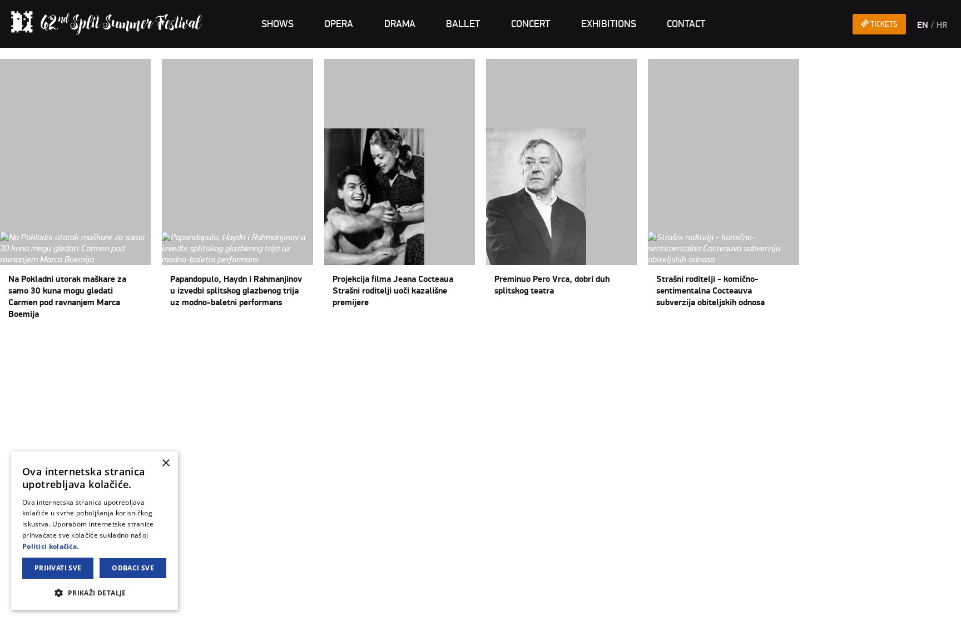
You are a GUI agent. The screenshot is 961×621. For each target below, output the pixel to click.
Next (204, 345)
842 (115, 345)
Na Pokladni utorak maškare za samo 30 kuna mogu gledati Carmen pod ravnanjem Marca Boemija (67, 297)
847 (187, 345)
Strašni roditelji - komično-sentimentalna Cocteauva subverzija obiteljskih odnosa (710, 291)
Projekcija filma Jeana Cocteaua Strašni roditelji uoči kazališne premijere (393, 291)
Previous (34, 345)
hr (942, 25)
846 (173, 345)
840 (86, 345)
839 (72, 345)
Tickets (883, 24)
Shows (277, 24)
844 (144, 345)
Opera (338, 24)
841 (100, 345)
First (9, 345)
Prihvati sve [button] (58, 568)
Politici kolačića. (50, 546)
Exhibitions (608, 24)
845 (158, 345)
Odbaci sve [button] (133, 568)
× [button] (165, 463)
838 (58, 345)
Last (221, 345)
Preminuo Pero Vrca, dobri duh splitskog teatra (552, 285)
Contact (686, 24)
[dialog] (94, 530)
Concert (530, 24)
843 (129, 345)
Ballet (463, 24)
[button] (94, 592)
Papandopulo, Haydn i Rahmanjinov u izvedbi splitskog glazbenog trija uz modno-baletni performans (236, 291)
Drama (399, 24)
